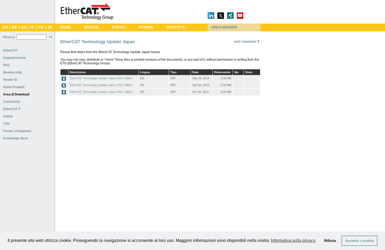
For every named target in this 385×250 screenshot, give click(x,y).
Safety (8, 116)
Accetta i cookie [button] (359, 240)
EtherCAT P (11, 109)
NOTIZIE (91, 27)
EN (5, 27)
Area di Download (16, 94)
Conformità (11, 102)
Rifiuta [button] (330, 240)
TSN (6, 124)
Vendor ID (10, 80)
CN (40, 27)
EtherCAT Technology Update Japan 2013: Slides (101, 85)
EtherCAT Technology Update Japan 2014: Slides (101, 78)
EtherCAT (10, 50)
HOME (65, 27)
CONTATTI (175, 27)
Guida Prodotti (13, 87)
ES (23, 27)
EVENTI (118, 27)
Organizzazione (14, 58)
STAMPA (145, 27)
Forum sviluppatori (17, 131)
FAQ (6, 65)
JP (49, 27)
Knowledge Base (15, 138)
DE (14, 27)
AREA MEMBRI (224, 27)
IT (32, 27)
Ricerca (9, 37)
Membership (12, 72)
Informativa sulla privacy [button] (293, 240)
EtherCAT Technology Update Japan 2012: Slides (101, 91)
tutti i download (245, 41)
